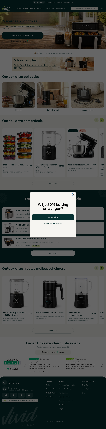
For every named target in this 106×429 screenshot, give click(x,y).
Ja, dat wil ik (53, 217)
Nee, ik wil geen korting (53, 223)
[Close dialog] (73, 194)
